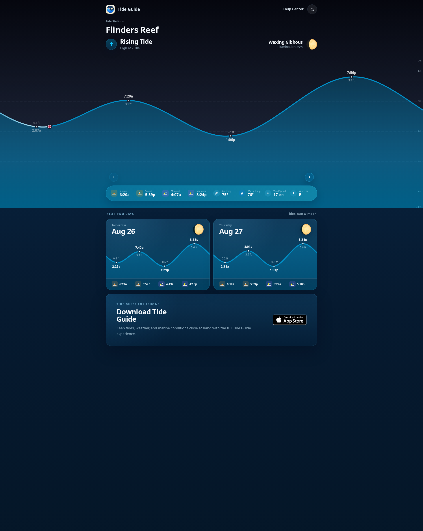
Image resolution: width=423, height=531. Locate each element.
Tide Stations (115, 21)
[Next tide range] (309, 177)
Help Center (293, 9)
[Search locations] (312, 9)
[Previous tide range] (113, 177)
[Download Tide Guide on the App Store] (289, 320)
